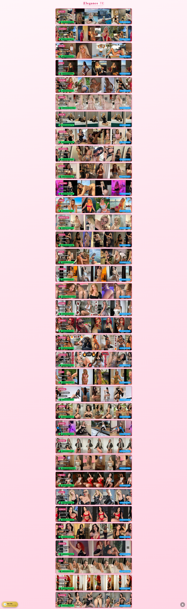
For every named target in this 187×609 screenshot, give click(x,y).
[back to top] (182, 604)
